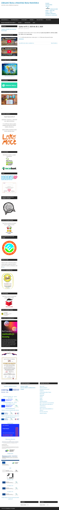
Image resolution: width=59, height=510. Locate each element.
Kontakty (47, 3)
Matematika (42, 393)
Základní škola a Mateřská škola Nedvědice (20, 3)
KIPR (10, 468)
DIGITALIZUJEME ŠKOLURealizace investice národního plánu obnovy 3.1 (10, 410)
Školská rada (40, 19)
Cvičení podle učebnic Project (45, 392)
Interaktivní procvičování (44, 389)
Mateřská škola (14, 19)
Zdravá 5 (41, 410)
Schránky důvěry (48, 4)
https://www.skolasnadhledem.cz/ (46, 408)
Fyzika (41, 398)
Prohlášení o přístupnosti (50, 13)
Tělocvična (48, 19)
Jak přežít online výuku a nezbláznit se (26, 43)
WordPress (8, 508)
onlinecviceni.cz (43, 407)
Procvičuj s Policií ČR (44, 411)
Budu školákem (54, 43)
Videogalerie (27, 22)
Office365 (47, 6)
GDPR (34, 22)
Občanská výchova (43, 401)
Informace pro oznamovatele (51, 15)
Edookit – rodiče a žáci (49, 10)
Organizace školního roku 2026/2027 (8, 29)
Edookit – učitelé (48, 12)
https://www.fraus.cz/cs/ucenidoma (47, 402)
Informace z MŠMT (24, 386)
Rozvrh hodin (4, 30)
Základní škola (4, 19)
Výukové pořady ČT (43, 387)
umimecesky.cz (43, 405)
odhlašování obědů (54, 9)
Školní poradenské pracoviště (8, 22)
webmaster (27, 28)
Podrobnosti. (21, 38)
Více (3, 267)
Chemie (41, 396)
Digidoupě (42, 395)
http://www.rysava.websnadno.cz (46, 404)
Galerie (19, 22)
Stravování (23, 19)
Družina (31, 19)
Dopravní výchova (43, 413)
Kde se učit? (42, 386)
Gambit (13, 508)
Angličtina (42, 390)
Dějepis (41, 399)
